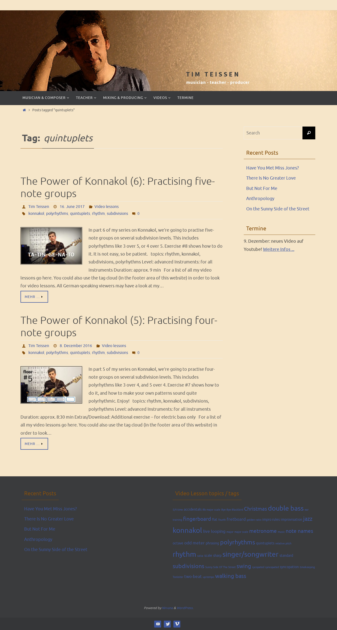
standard (286, 555)
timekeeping (307, 567)
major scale (241, 532)
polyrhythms (57, 213)
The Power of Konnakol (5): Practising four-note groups (118, 326)
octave (178, 543)
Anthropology (260, 198)
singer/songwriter (251, 554)
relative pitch (283, 543)
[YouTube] (157, 624)
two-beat (193, 576)
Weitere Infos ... (278, 249)
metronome (263, 531)
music (281, 532)
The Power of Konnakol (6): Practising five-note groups (117, 187)
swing (244, 566)
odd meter (194, 543)
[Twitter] (167, 624)
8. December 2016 (76, 345)
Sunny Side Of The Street (220, 567)
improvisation (291, 519)
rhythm (98, 213)
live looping (214, 531)
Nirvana (167, 608)
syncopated (272, 567)
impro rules (271, 519)
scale (208, 555)
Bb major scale (211, 509)
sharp (217, 555)
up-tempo (208, 577)
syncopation (289, 567)
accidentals (193, 509)
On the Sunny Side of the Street (277, 209)
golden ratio (254, 519)
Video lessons (106, 206)
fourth (222, 519)
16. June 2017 (72, 206)
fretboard (236, 519)
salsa (200, 555)
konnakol (36, 213)
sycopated (258, 567)
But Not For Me (261, 188)
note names (299, 531)
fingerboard (197, 519)
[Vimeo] (177, 624)
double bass (286, 508)
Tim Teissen (38, 206)
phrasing (212, 543)
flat (214, 519)
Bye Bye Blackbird (232, 509)
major (229, 532)
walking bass (230, 576)
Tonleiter (178, 577)
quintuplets (80, 213)
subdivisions (117, 213)
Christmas (255, 509)
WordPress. (185, 608)
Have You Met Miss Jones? (272, 168)
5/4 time (178, 509)
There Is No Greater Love (271, 178)
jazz (307, 519)
